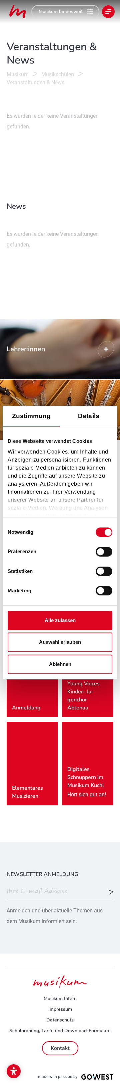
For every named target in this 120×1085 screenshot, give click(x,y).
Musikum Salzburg (17, 11)
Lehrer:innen (60, 349)
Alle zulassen (60, 620)
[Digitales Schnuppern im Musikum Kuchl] (87, 763)
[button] (14, 1071)
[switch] (104, 552)
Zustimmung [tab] (31, 415)
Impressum (60, 1009)
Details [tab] (88, 415)
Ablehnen (60, 664)
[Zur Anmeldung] (111, 892)
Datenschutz (60, 1020)
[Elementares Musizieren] (32, 763)
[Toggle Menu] (108, 11)
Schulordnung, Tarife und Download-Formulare (60, 1030)
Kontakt (60, 1048)
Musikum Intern (60, 998)
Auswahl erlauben (60, 642)
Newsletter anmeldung (42, 874)
